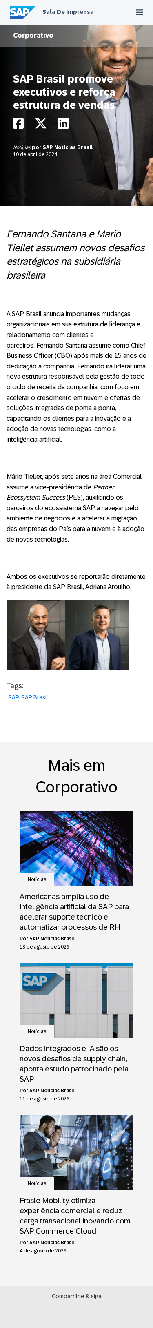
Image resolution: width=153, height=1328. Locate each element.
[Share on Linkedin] (63, 125)
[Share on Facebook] (18, 125)
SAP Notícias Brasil (68, 147)
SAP (13, 697)
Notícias (22, 147)
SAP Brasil (34, 697)
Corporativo (33, 35)
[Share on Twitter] (41, 125)
